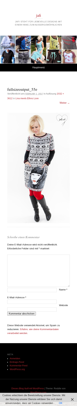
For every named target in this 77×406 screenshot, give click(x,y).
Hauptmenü (38, 67)
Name (63, 289)
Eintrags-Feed (17, 362)
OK (60, 403)
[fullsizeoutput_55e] (38, 168)
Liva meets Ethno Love (27, 98)
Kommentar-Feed (18, 365)
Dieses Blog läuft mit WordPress (27, 388)
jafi (38, 15)
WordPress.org (17, 369)
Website (63, 305)
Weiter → (65, 102)
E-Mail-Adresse (16, 297)
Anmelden (15, 358)
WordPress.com (38, 392)
